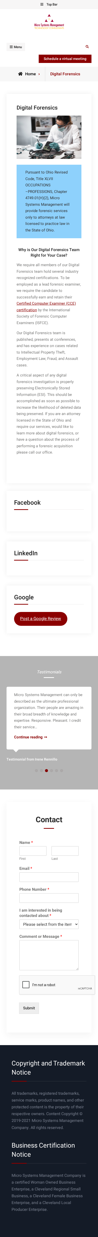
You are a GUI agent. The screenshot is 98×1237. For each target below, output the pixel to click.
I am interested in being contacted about (40, 913)
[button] (36, 770)
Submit (29, 1008)
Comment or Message (40, 936)
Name (26, 842)
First (22, 859)
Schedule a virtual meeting (65, 58)
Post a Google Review (40, 618)
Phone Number (34, 889)
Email (25, 868)
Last (55, 859)
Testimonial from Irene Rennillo (32, 759)
